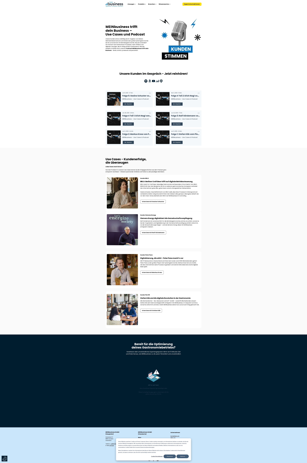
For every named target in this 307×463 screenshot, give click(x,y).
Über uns (173, 438)
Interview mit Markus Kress (152, 272)
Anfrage (111, 445)
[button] (150, 93)
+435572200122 (114, 444)
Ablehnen (182, 456)
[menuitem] (131, 4)
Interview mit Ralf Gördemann (153, 232)
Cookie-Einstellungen (157, 456)
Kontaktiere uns (175, 436)
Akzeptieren (170, 456)
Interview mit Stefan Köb (151, 310)
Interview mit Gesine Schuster (153, 201)
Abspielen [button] (129, 104)
